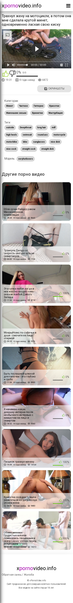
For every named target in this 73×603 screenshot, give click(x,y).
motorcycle (59, 135)
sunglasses (39, 142)
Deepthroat (25, 127)
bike (25, 142)
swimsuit (27, 135)
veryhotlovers (25, 159)
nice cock (11, 149)
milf (53, 127)
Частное (23, 106)
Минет (9, 106)
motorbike (11, 142)
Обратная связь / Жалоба (18, 574)
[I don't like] (12, 73)
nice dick (55, 142)
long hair (41, 127)
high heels (11, 135)
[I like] (5, 73)
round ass (43, 135)
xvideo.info (21, 5)
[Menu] (68, 6)
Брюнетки (37, 113)
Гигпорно (38, 106)
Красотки (54, 106)
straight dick (47, 149)
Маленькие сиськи (16, 113)
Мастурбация (56, 113)
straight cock (28, 149)
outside (10, 127)
